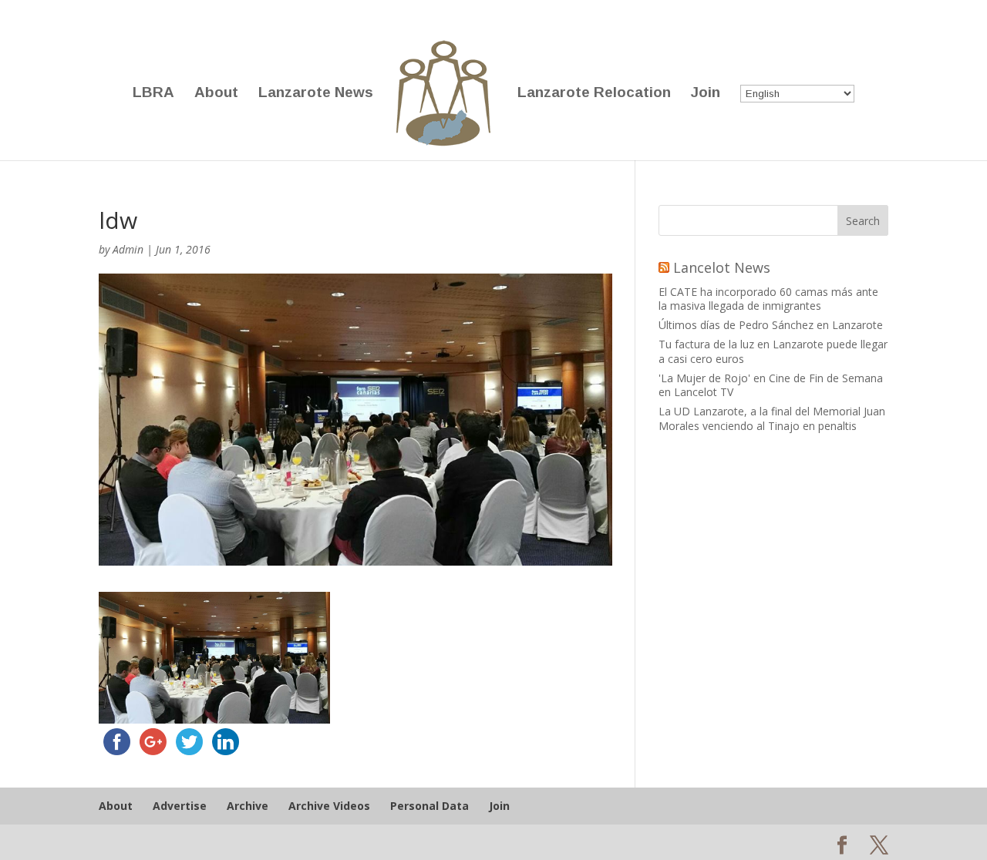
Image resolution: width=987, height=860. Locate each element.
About (216, 93)
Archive (247, 805)
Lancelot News (721, 267)
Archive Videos (329, 805)
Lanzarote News (315, 93)
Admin (128, 249)
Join (705, 93)
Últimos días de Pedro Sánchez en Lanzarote (771, 324)
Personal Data (429, 805)
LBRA (153, 93)
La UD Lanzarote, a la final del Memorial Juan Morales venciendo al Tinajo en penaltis (772, 418)
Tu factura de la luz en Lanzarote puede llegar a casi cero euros (773, 351)
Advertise (180, 805)
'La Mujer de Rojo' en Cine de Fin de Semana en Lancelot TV (771, 385)
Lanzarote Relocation (594, 93)
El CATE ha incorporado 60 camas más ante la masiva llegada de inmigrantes (768, 298)
